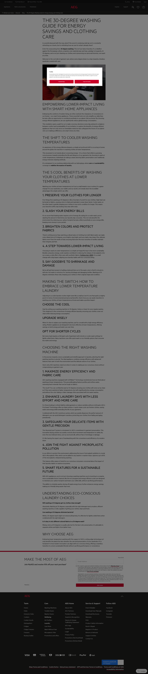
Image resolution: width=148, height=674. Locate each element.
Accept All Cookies (86, 81)
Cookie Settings (61, 81)
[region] (74, 76)
